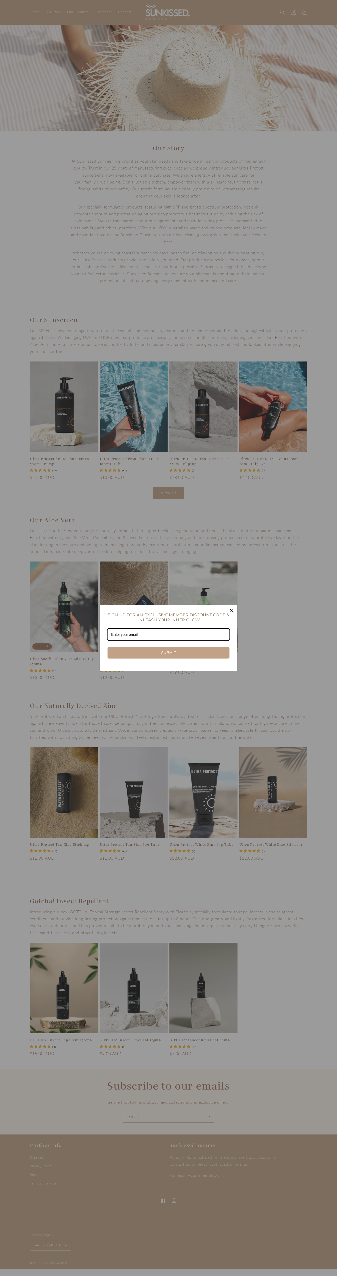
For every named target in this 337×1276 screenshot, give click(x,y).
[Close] (231, 610)
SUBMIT (168, 653)
